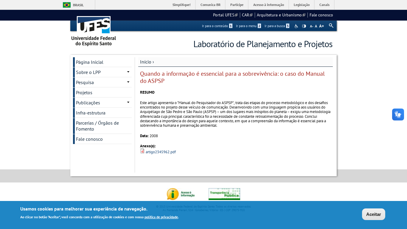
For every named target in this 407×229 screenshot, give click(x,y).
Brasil (78, 5)
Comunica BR (210, 4)
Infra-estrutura (90, 113)
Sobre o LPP (88, 72)
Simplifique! (182, 4)
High (304, 26)
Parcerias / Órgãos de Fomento (97, 126)
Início (145, 62)
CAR (247, 15)
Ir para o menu (248, 26)
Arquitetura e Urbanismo (281, 15)
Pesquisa (85, 82)
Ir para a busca (277, 26)
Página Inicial (89, 62)
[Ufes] (93, 29)
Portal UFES (225, 15)
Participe (236, 4)
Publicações (88, 103)
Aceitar (373, 214)
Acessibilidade (297, 26)
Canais (324, 4)
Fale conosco (321, 15)
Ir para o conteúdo (217, 26)
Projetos (84, 92)
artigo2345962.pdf (161, 151)
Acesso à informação (268, 4)
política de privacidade (161, 216)
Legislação (302, 4)
